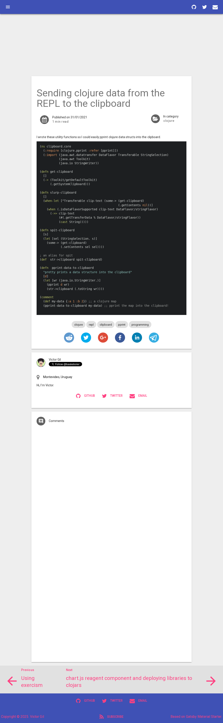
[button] (69, 337)
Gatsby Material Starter (203, 717)
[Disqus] (111, 486)
